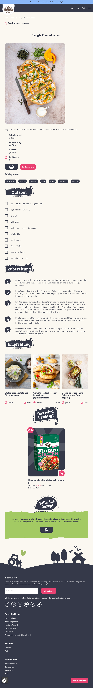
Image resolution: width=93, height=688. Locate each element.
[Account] (78, 7)
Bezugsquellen (10, 628)
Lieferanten (9, 631)
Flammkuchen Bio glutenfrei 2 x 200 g (46, 481)
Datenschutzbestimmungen (59, 598)
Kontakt (8, 647)
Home (7, 18)
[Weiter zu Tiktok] (39, 604)
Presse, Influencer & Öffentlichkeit (18, 635)
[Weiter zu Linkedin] (20, 604)
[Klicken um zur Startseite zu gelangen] (8, 9)
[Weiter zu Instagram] (13, 604)
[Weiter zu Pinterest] (33, 604)
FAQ (6, 651)
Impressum (9, 670)
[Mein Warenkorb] (83, 7)
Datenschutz (9, 667)
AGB (6, 673)
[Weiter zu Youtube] (26, 604)
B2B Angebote (10, 618)
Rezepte (14, 18)
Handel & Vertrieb (11, 625)
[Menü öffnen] (89, 7)
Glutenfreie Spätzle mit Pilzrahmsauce (16, 394)
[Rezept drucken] (11, 167)
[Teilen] (46, 530)
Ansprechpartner (11, 621)
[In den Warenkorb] (62, 473)
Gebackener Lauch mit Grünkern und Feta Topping (73, 395)
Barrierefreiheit (11, 663)
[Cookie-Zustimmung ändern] (5, 680)
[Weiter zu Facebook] (7, 604)
